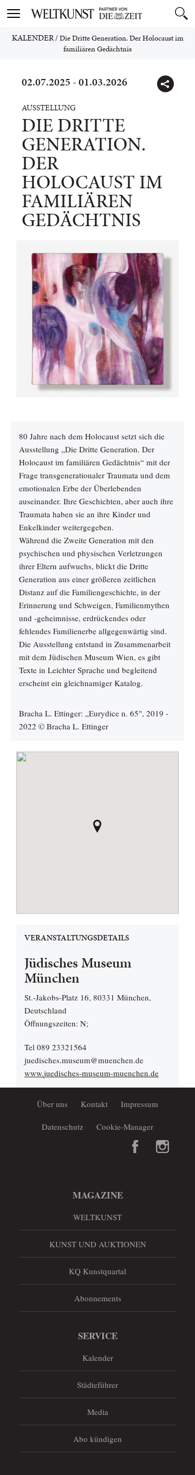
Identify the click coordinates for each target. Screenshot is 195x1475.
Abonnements (97, 1298)
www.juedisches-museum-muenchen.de (91, 1073)
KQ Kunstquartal (97, 1271)
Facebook (135, 1146)
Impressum (139, 1103)
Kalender (33, 37)
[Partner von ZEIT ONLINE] (111, 13)
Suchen (181, 13)
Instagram (162, 1146)
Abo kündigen (97, 1438)
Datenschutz (62, 1126)
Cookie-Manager (124, 1126)
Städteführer (97, 1384)
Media (97, 1411)
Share (165, 83)
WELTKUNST (97, 1216)
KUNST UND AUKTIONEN (97, 1244)
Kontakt (94, 1103)
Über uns (52, 1103)
